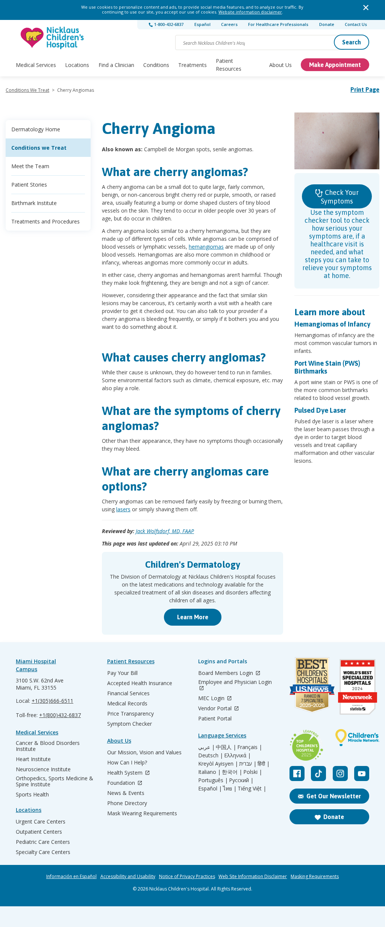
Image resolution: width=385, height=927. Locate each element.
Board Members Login (226, 673)
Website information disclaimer (250, 12)
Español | (210, 789)
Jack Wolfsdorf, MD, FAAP (165, 531)
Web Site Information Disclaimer (252, 877)
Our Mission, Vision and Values (144, 752)
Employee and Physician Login (235, 682)
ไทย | (229, 789)
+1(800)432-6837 (60, 715)
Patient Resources (228, 64)
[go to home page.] (52, 37)
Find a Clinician (116, 64)
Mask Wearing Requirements (142, 813)
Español (202, 24)
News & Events (125, 793)
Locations (77, 64)
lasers (123, 509)
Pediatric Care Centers (43, 842)
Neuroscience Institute (43, 769)
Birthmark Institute (34, 203)
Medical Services (36, 64)
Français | (249, 747)
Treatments (192, 64)
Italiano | (209, 772)
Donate (326, 24)
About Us (280, 64)
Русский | (241, 780)
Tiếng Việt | (252, 789)
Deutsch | (210, 755)
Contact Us (356, 24)
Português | (213, 780)
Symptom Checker (129, 724)
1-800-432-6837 (168, 24)
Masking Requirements (315, 877)
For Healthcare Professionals (278, 24)
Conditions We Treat (27, 90)
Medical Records (127, 704)
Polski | (252, 772)
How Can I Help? (127, 763)
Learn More (192, 617)
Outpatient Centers (39, 832)
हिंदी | (264, 764)
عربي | (206, 747)
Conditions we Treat (39, 147)
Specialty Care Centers (43, 852)
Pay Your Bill (122, 673)
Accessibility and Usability (127, 877)
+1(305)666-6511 (52, 700)
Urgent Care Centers (40, 822)
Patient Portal (215, 719)
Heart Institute (33, 759)
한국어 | (232, 772)
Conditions (156, 64)
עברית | (247, 764)
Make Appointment (335, 64)
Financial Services (128, 693)
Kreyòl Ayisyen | (218, 764)
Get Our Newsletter (333, 796)
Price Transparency (130, 714)
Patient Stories (29, 184)
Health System (125, 773)
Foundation (121, 783)
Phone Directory (127, 803)
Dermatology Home (35, 129)
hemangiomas (206, 246)
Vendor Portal (215, 708)
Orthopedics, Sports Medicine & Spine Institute (54, 781)
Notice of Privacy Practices (187, 877)
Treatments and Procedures (45, 221)
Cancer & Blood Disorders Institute (48, 746)
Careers (229, 24)
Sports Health (32, 795)
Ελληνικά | (237, 755)
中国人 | (226, 747)
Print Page (364, 89)
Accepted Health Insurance (139, 683)
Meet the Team (30, 166)
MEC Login (212, 698)
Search (351, 42)
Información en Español (71, 877)
